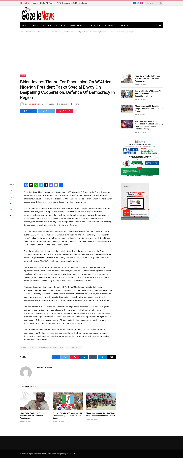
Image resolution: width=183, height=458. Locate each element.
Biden (23, 347)
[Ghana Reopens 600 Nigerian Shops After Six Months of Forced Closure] (101, 401)
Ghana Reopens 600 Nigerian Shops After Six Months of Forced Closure (100, 414)
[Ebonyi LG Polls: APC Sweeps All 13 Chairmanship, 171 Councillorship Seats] (68, 401)
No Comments (64, 104)
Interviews (110, 25)
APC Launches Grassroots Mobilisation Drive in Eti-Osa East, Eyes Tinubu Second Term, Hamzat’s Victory (149, 125)
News (35, 25)
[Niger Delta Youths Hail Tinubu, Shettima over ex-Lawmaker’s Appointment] (35, 401)
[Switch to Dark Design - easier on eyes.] (156, 25)
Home (25, 25)
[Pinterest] (11, 209)
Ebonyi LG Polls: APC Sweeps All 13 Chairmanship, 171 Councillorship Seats (61, 3)
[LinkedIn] (11, 203)
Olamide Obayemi (34, 104)
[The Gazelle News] (38, 14)
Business (60, 25)
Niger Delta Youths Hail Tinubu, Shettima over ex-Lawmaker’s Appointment (33, 415)
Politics (47, 25)
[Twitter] (11, 197)
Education (95, 25)
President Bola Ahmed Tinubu (51, 347)
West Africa (75, 347)
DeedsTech (70, 454)
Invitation (32, 347)
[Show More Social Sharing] (76, 111)
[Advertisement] (91, 53)
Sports (124, 25)
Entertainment (77, 25)
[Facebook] (11, 191)
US (67, 347)
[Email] (11, 215)
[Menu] (160, 25)
